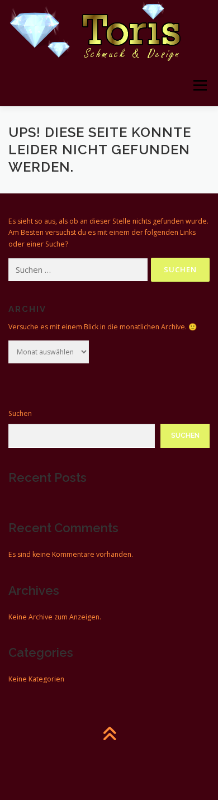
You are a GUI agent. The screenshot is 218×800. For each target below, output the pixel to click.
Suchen (20, 413)
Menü (199, 85)
